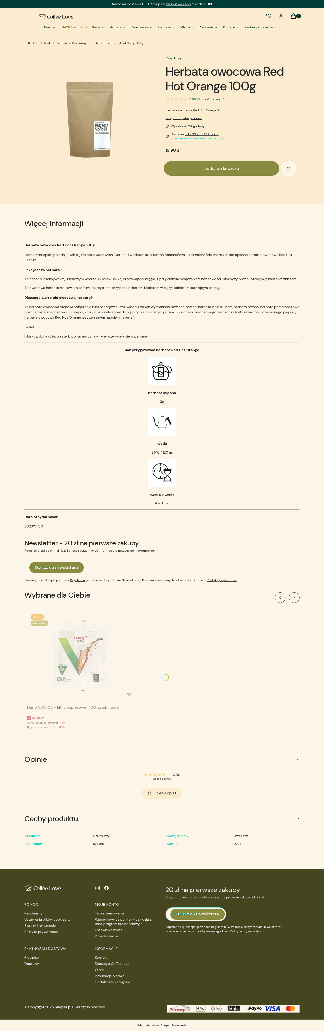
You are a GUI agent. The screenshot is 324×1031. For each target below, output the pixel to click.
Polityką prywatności (222, 580)
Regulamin (77, 580)
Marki (47, 43)
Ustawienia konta (109, 930)
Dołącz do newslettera (56, 567)
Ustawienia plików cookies (45, 919)
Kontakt (101, 957)
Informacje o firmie (110, 976)
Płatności (31, 957)
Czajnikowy (79, 43)
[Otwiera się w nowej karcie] (97, 888)
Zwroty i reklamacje (40, 925)
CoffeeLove (31, 43)
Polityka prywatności (41, 931)
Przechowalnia (106, 936)
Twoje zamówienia (109, 913)
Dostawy (31, 963)
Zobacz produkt (129, 695)
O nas (99, 969)
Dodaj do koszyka (221, 168)
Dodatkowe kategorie (112, 982)
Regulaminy (33, 913)
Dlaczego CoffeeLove (112, 963)
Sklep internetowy (160, 1025)
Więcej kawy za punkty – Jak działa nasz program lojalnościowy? (123, 921)
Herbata (61, 43)
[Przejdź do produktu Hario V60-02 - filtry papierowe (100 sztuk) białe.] (82, 657)
